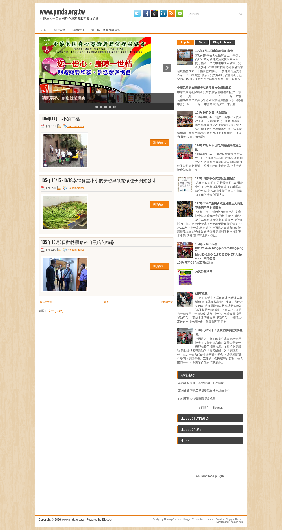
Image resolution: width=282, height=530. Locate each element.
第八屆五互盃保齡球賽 (105, 29)
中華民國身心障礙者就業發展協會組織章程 (204, 87)
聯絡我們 (78, 29)
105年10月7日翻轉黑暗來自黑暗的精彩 (78, 242)
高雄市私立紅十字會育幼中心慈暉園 (201, 383)
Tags (202, 42)
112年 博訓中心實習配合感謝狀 (215, 178)
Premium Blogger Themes (229, 519)
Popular (186, 42)
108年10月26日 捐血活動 (211, 112)
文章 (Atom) (55, 311)
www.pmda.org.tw (62, 11)
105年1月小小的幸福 (60, 118)
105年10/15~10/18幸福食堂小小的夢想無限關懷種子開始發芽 (98, 180)
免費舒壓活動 (203, 271)
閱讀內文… (159, 142)
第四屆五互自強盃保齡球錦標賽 (69, 98)
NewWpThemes (172, 519)
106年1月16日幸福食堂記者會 (214, 51)
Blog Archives (222, 42)
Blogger (217, 407)
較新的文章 (46, 302)
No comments (75, 126)
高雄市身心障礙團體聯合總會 (196, 398)
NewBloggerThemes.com (229, 522)
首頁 (43, 29)
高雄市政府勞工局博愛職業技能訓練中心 (204, 390)
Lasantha (208, 519)
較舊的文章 (167, 302)
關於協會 (59, 29)
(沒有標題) (201, 293)
